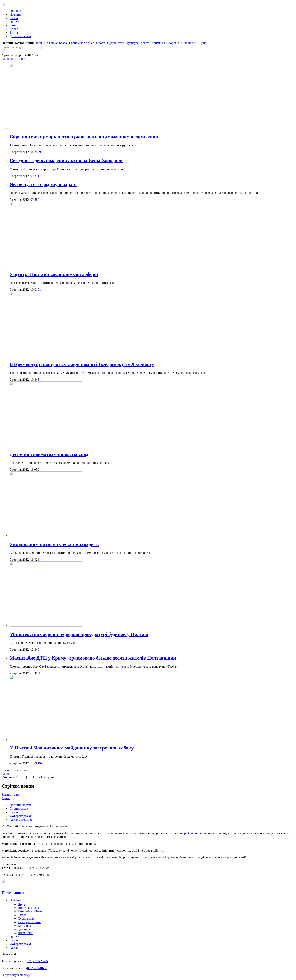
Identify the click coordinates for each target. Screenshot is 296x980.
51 (39, 289)
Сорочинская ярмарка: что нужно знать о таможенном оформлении (84, 136)
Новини (15, 14)
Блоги (14, 18)
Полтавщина (13, 893)
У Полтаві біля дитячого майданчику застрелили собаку (72, 748)
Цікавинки (188, 43)
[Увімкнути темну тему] (3, 4)
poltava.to (190, 833)
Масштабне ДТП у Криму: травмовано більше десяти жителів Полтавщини (93, 658)
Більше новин (11, 794)
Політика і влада (55, 43)
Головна (15, 10)
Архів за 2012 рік (13, 58)
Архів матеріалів (21, 819)
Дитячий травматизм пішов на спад (49, 454)
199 (40, 763)
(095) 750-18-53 (36, 968)
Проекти (16, 21)
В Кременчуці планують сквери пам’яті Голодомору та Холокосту (82, 364)
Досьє (14, 29)
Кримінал (158, 43)
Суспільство (115, 43)
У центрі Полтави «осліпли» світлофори (54, 274)
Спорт (100, 43)
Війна (14, 32)
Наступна (47, 777)
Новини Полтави (21, 805)
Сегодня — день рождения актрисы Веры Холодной (66, 160)
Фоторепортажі (20, 816)
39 (39, 152)
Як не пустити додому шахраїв (43, 184)
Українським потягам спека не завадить (54, 544)
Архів (202, 43)
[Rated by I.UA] (10, 885)
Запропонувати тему (16, 975)
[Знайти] (41, 47)
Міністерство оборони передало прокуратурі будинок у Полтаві (79, 634)
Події (38, 43)
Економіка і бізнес (81, 43)
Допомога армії (20, 36)
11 (38, 673)
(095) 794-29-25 (37, 961)
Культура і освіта (137, 43)
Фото (13, 25)
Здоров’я (173, 43)
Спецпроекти (19, 808)
